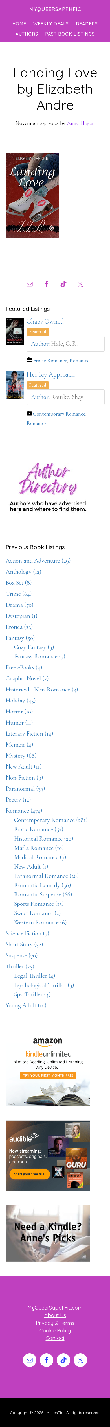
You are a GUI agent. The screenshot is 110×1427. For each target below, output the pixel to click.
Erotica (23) (19, 626)
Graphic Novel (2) (27, 678)
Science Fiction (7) (27, 933)
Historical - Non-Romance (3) (42, 689)
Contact (55, 1338)
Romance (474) (24, 810)
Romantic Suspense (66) (43, 894)
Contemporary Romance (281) (51, 820)
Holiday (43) (21, 700)
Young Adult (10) (26, 1005)
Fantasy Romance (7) (39, 656)
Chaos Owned (45, 321)
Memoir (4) (19, 744)
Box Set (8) (19, 582)
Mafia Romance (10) (39, 848)
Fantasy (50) (20, 638)
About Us (55, 1315)
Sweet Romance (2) (37, 913)
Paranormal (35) (25, 788)
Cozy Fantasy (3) (34, 647)
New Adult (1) (31, 866)
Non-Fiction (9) (24, 777)
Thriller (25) (20, 966)
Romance (79, 360)
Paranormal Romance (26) (46, 876)
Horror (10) (19, 711)
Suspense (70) (22, 955)
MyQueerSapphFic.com (55, 1307)
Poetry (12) (18, 799)
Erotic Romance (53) (38, 829)
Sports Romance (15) (39, 903)
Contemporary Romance (59, 414)
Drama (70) (20, 604)
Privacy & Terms (55, 1323)
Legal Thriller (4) (34, 975)
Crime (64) (19, 593)
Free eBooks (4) (24, 667)
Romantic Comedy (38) (42, 885)
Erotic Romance (50, 360)
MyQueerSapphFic (55, 9)
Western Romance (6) (40, 922)
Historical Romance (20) (43, 838)
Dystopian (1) (22, 615)
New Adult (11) (24, 766)
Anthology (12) (23, 571)
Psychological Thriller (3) (44, 985)
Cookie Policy (55, 1330)
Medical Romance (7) (40, 857)
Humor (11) (19, 722)
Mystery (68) (21, 755)
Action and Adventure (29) (38, 560)
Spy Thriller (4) (32, 994)
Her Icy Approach (51, 374)
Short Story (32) (24, 944)
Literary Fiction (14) (29, 733)
